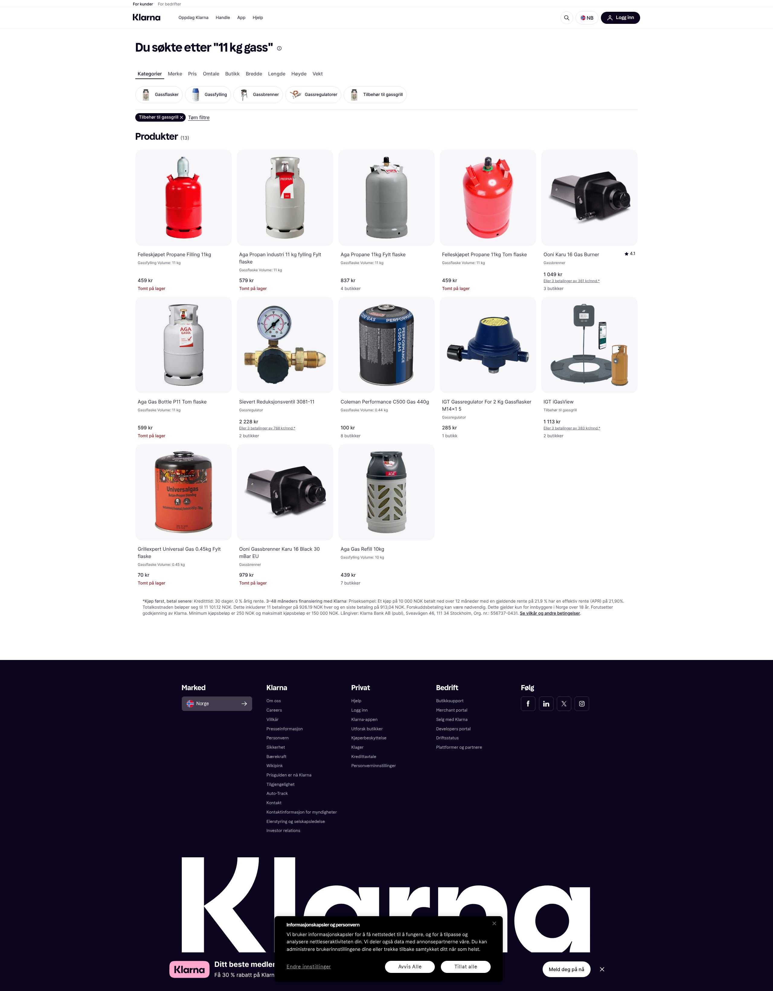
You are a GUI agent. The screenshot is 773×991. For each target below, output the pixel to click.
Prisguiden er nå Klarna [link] (289, 775)
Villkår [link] (273, 719)
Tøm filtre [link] (199, 117)
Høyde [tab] (298, 74)
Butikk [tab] (232, 74)
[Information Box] (279, 48)
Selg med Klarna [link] (451, 719)
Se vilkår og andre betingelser (550, 613)
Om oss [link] (274, 700)
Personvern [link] (278, 738)
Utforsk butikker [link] (367, 728)
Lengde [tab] (276, 74)
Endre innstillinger (309, 967)
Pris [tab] (192, 74)
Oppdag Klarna (193, 17)
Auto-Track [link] (277, 793)
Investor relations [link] (283, 830)
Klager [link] (357, 747)
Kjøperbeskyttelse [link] (369, 738)
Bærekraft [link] (277, 756)
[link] (528, 703)
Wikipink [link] (275, 765)
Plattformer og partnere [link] (459, 747)
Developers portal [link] (453, 728)
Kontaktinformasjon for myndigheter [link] (302, 812)
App (241, 17)
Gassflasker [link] (167, 94)
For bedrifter (169, 4)
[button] (587, 17)
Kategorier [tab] (150, 74)
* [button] (572, 281)
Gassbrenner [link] (266, 94)
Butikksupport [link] (449, 700)
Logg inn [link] (359, 710)
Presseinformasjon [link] (285, 728)
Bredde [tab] (254, 74)
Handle (223, 17)
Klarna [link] (277, 688)
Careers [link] (274, 710)
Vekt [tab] (318, 74)
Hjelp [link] (356, 700)
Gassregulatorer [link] (321, 94)
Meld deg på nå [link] (566, 969)
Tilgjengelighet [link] (281, 784)
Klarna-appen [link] (364, 719)
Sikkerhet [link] (276, 747)
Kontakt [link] (274, 802)
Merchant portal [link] (451, 710)
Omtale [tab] (211, 74)
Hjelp (258, 17)
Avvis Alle (410, 967)
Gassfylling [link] (216, 94)
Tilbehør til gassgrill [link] (383, 94)
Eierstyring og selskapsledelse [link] (296, 821)
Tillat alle (465, 967)
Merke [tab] (175, 74)
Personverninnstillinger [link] (373, 765)
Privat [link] (360, 688)
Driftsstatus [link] (447, 738)
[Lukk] (494, 923)
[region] (388, 949)
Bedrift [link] (447, 688)
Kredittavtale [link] (364, 756)
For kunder (143, 4)
